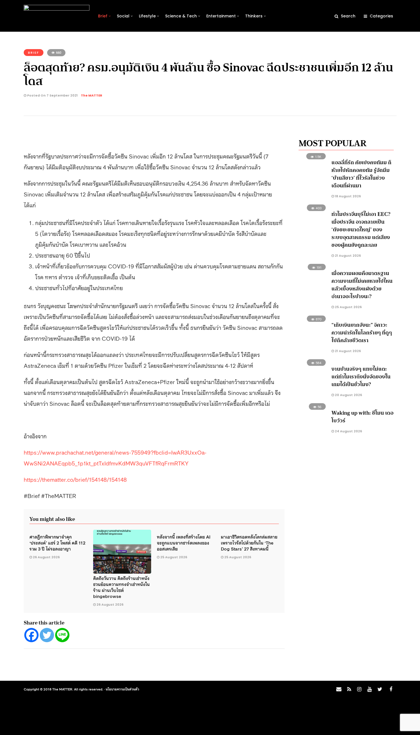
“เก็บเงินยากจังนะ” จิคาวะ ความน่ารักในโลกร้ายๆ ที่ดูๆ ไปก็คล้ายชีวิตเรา (361, 332)
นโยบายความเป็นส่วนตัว (122, 689)
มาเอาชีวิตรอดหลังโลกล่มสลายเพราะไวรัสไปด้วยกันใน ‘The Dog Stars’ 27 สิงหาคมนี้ (249, 542)
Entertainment (221, 16)
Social (123, 16)
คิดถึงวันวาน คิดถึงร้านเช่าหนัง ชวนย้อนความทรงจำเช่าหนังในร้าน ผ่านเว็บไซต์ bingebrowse (121, 587)
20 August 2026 (348, 395)
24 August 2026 (348, 431)
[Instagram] (359, 689)
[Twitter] (47, 635)
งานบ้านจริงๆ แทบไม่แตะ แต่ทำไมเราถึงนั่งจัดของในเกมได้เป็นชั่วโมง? (361, 376)
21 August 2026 (347, 255)
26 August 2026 (46, 557)
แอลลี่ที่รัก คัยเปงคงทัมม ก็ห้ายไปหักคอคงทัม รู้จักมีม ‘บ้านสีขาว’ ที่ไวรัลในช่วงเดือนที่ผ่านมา (361, 174)
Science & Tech (181, 16)
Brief (102, 16)
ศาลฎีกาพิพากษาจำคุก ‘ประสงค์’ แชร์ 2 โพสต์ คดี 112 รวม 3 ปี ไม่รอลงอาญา (57, 542)
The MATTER (91, 95)
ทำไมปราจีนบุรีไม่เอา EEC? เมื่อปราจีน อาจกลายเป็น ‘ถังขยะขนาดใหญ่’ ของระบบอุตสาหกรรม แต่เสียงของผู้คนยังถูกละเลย (360, 230)
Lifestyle (147, 16)
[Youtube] (369, 689)
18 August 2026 (347, 196)
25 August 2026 (173, 557)
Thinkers (254, 16)
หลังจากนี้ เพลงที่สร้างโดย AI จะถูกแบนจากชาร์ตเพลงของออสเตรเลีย (184, 542)
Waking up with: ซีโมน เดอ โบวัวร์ (362, 416)
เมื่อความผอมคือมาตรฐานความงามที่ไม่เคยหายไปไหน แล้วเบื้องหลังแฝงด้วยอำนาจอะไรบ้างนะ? (362, 285)
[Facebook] (31, 635)
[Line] (62, 635)
